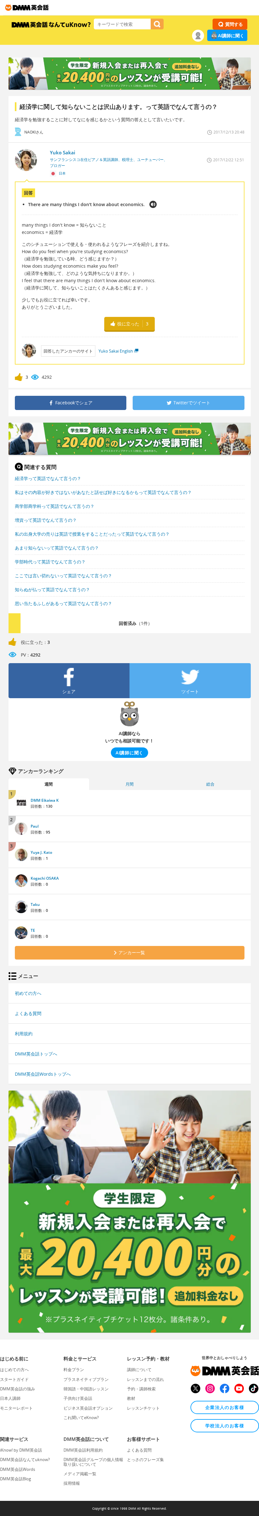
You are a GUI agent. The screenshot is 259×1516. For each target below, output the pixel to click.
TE (33, 930)
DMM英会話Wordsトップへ (43, 1074)
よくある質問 (28, 1013)
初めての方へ (28, 993)
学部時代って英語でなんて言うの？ (50, 562)
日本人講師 (10, 1398)
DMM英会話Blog (15, 1479)
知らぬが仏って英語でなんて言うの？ (52, 589)
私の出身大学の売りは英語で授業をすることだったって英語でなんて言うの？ (92, 534)
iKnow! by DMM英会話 (21, 1450)
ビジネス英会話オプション (88, 1408)
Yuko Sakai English (116, 351)
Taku (35, 904)
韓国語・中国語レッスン (86, 1389)
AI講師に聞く (231, 36)
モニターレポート (16, 1408)
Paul (35, 826)
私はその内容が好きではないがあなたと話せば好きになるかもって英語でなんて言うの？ (103, 492)
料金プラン (73, 1369)
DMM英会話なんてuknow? (25, 1459)
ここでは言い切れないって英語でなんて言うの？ (63, 576)
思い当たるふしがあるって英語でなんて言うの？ (63, 603)
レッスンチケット (143, 1408)
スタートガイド (14, 1379)
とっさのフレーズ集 (145, 1459)
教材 (131, 1398)
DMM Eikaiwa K (45, 800)
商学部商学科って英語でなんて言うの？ (54, 506)
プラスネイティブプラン (86, 1379)
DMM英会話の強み (17, 1389)
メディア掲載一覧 (79, 1474)
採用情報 (71, 1483)
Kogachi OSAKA (45, 878)
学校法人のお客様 (224, 1426)
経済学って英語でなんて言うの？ (48, 478)
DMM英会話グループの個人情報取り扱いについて (93, 1462)
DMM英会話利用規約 (83, 1450)
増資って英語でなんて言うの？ (46, 520)
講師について (139, 1369)
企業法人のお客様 (224, 1407)
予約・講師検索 (141, 1389)
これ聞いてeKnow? (81, 1417)
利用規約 (24, 1034)
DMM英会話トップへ (36, 1054)
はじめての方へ (14, 1369)
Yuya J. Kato (41, 852)
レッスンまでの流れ (145, 1379)
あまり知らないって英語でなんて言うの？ (57, 548)
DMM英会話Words (17, 1469)
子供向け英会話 (77, 1398)
